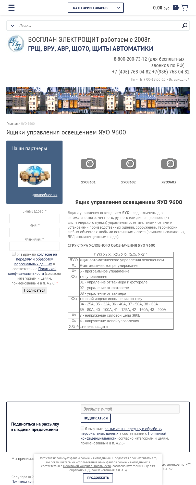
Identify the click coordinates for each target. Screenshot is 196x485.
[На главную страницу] (16, 44)
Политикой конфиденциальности (32, 271)
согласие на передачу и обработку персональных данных (35, 259)
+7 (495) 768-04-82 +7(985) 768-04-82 (151, 72)
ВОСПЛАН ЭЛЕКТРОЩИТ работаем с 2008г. (90, 39)
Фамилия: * (34, 239)
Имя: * (35, 225)
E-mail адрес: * (34, 211)
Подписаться (96, 418)
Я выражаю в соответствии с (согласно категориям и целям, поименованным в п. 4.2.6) (125, 435)
